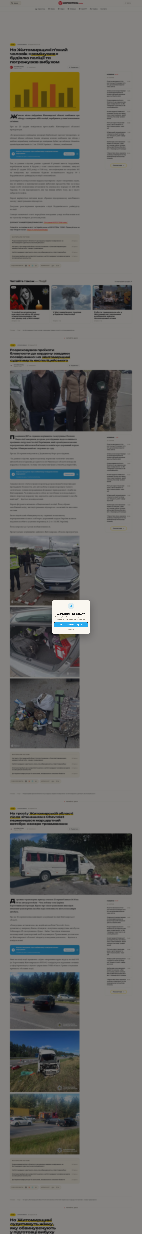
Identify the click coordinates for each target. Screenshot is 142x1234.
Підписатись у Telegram (72, 625)
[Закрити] (87, 603)
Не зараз (71, 630)
